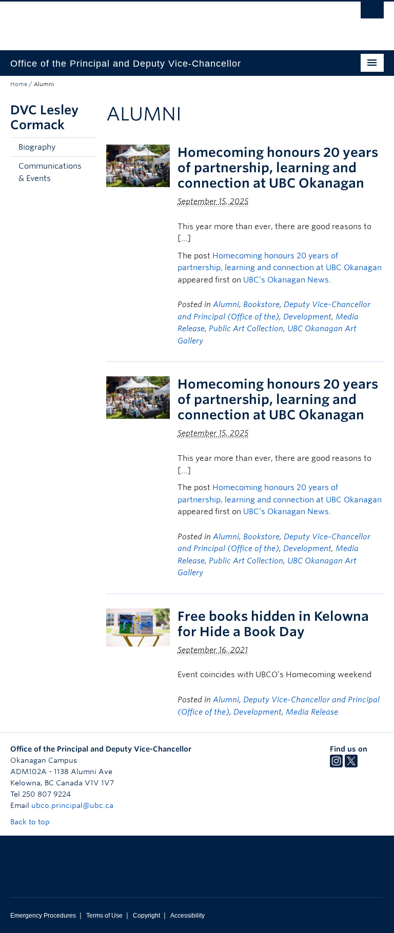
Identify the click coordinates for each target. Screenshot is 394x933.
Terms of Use (104, 915)
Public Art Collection (246, 328)
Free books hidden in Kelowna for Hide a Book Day (273, 624)
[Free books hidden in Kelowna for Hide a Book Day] (138, 627)
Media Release (312, 712)
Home (18, 84)
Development (307, 316)
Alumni (226, 304)
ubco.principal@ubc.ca (72, 805)
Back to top (31, 822)
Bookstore (261, 304)
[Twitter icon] (351, 765)
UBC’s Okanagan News (286, 280)
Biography (36, 147)
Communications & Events (50, 172)
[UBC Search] (372, 13)
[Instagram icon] (336, 765)
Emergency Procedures (43, 915)
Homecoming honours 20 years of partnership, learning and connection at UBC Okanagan (278, 168)
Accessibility (187, 915)
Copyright (146, 915)
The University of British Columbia (169, 21)
